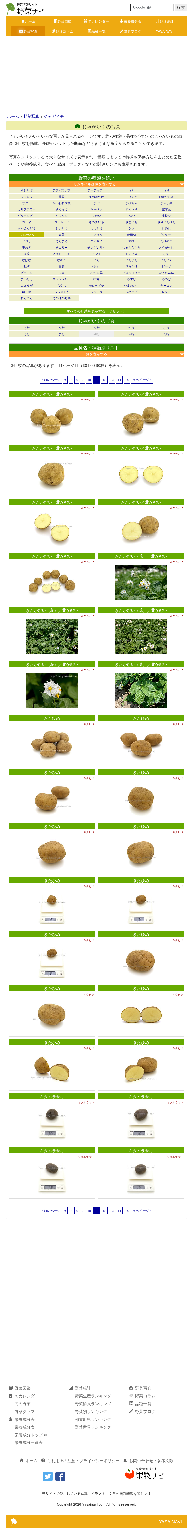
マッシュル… (62, 279)
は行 (27, 334)
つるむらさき (131, 247)
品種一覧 (98, 31)
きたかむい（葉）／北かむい (141, 664)
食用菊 (131, 234)
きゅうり (131, 209)
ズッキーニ (166, 234)
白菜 (62, 266)
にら (96, 260)
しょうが (96, 234)
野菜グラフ (25, 1411)
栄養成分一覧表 (29, 1442)
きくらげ (62, 209)
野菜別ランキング (91, 1411)
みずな (131, 279)
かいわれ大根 (62, 203)
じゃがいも (26, 234)
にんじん (131, 260)
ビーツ (166, 266)
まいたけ (27, 279)
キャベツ (96, 209)
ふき (62, 272)
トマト (96, 253)
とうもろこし (62, 253)
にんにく (166, 260)
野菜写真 (30, 31)
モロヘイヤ (96, 285)
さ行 (96, 327)
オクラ (26, 203)
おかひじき (166, 196)
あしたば (27, 190)
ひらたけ (131, 266)
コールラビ (61, 222)
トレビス (131, 253)
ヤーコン (166, 285)
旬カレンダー (98, 21)
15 (127, 379)
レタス (166, 291)
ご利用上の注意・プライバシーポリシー (83, 1460)
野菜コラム (64, 31)
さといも (131, 222)
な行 (166, 327)
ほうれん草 (166, 272)
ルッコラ (96, 291)
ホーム (30, 21)
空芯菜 (166, 209)
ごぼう (131, 215)
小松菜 (166, 215)
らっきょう (61, 291)
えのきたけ (96, 196)
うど (131, 190)
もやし (61, 285)
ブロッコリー (131, 272)
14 (119, 379)
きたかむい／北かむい (52, 394)
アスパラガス (62, 190)
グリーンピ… (27, 215)
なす (166, 253)
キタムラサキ (52, 1096)
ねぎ (27, 266)
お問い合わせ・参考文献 (151, 1460)
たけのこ (166, 241)
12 (104, 379)
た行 (131, 327)
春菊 (62, 234)
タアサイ (96, 241)
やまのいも (131, 285)
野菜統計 (167, 21)
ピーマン (27, 272)
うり (166, 190)
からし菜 (166, 203)
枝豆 (62, 196)
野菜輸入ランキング (93, 1403)
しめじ (166, 228)
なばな (26, 260)
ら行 (131, 334)
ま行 (62, 334)
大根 (131, 241)
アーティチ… (96, 190)
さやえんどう (27, 228)
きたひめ (52, 718)
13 (112, 379)
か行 (62, 327)
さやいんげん (166, 222)
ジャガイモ (54, 116)
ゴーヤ (26, 222)
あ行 (27, 327)
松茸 (96, 279)
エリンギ (131, 196)
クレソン (62, 215)
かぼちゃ (131, 203)
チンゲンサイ (96, 247)
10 (89, 379)
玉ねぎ (26, 247)
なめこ (61, 260)
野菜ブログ (132, 31)
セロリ (26, 241)
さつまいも (96, 222)
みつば (166, 279)
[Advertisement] (96, 75)
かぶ (96, 203)
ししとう (96, 228)
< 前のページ (50, 379)
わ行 (166, 334)
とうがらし (166, 247)
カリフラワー (27, 209)
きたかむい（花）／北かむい (141, 556)
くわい (96, 215)
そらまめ (62, 241)
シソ (131, 228)
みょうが (27, 285)
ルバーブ (131, 291)
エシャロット (27, 196)
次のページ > (142, 379)
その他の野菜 (62, 298)
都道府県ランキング (93, 1419)
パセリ (96, 266)
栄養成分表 (132, 21)
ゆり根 (26, 291)
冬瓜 (27, 253)
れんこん (27, 298)
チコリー (62, 247)
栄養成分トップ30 (31, 1435)
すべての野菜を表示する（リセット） (96, 310)
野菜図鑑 (64, 21)
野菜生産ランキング (93, 1396)
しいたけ (62, 228)
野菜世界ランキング (93, 1427)
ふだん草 (96, 272)
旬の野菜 (23, 1403)
